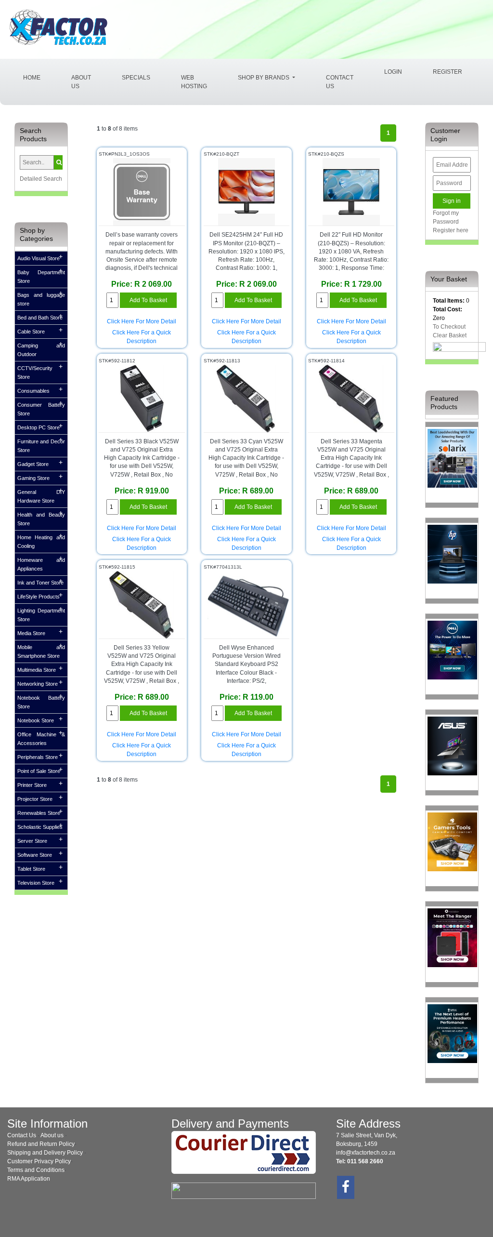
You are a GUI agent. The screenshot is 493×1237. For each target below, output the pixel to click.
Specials (136, 77)
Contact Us (339, 82)
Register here (450, 230)
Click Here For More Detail (141, 321)
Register (447, 71)
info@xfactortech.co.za (365, 1152)
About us (52, 1135)
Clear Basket (450, 335)
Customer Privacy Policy (39, 1161)
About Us (81, 82)
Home (39, 77)
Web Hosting (194, 82)
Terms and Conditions (36, 1170)
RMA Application (28, 1178)
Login (393, 71)
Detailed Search (41, 178)
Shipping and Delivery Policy (45, 1152)
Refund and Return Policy (41, 1144)
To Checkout (449, 326)
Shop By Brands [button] (264, 77)
